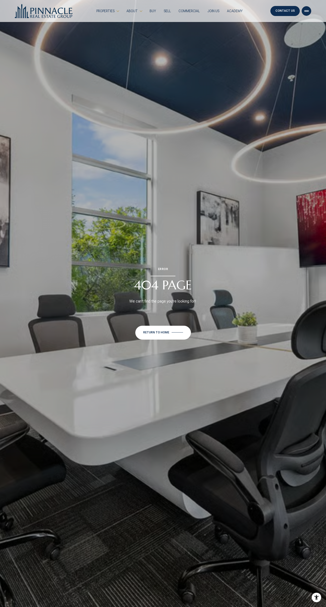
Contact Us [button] (285, 10)
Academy (235, 11)
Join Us (213, 11)
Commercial (189, 11)
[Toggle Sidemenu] (306, 11)
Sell (167, 11)
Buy (153, 11)
